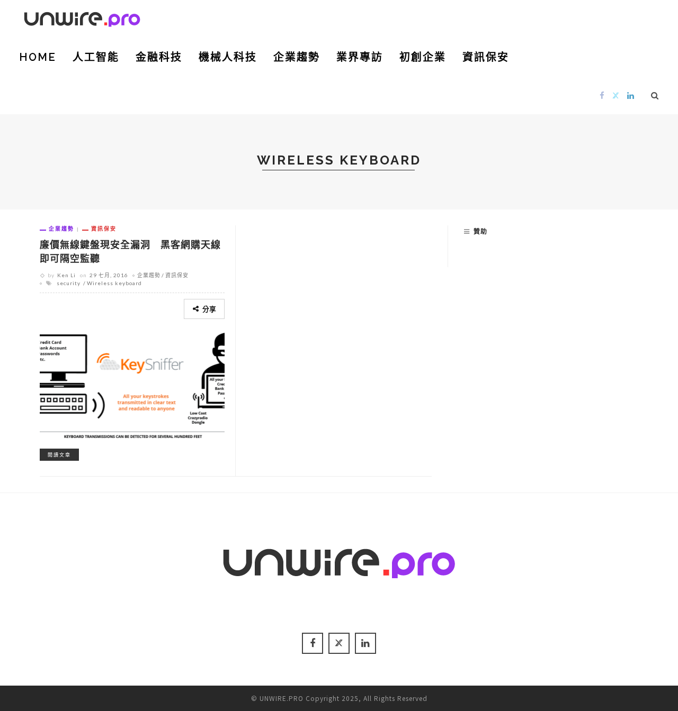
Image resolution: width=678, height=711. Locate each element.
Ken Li (66, 275)
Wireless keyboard (114, 283)
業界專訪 (359, 57)
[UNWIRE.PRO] (82, 17)
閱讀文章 (59, 455)
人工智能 (96, 57)
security (69, 283)
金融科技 (159, 57)
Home (37, 57)
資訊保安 (485, 57)
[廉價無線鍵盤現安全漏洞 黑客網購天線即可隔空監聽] (132, 383)
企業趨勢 (296, 57)
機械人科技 (228, 57)
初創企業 (422, 57)
